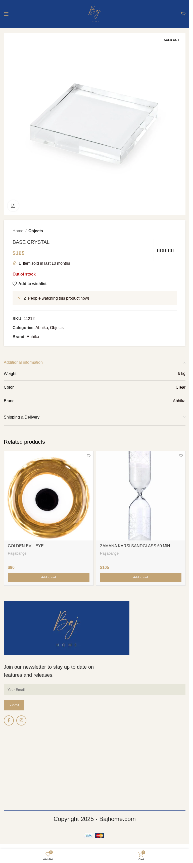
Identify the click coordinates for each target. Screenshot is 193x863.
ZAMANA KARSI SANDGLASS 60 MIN (135, 546)
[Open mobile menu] (6, 14)
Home (18, 231)
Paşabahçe (17, 553)
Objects (35, 231)
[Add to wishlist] (88, 455)
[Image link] (66, 628)
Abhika (41, 328)
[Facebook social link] (9, 720)
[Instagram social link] (21, 720)
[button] (48, 577)
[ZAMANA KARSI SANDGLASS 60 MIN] (140, 495)
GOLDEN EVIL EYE (26, 546)
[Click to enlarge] (13, 205)
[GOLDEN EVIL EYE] (48, 495)
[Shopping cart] (183, 14)
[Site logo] (95, 13)
